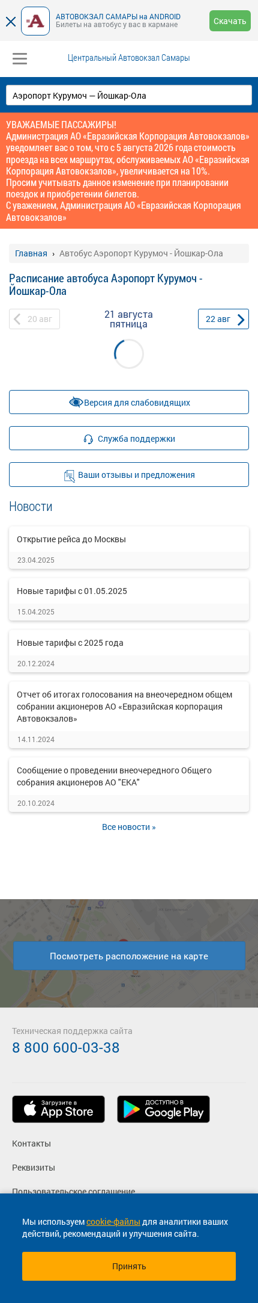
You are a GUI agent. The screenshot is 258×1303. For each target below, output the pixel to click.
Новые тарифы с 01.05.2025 (72, 590)
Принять (129, 1266)
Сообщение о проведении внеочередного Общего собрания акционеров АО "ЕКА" (114, 776)
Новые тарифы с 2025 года (70, 642)
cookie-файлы (113, 1221)
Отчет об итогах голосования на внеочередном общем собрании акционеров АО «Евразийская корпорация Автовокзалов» (124, 706)
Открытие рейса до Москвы (71, 539)
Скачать (230, 20)
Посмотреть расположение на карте (129, 956)
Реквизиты (33, 1167)
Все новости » (129, 826)
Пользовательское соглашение (73, 1191)
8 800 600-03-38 (66, 1047)
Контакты (31, 1143)
